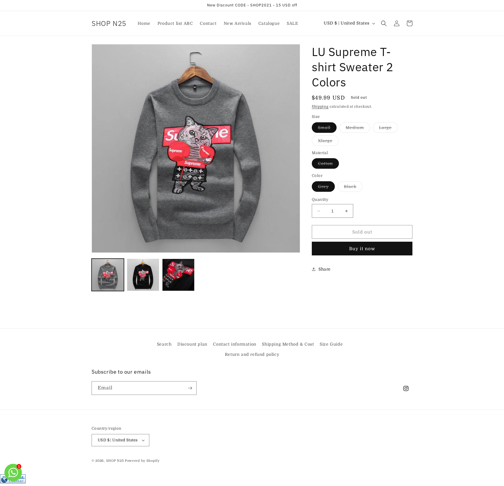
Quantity (320, 199)
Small (327, 129)
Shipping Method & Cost (288, 344)
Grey (326, 188)
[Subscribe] (189, 388)
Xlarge (328, 142)
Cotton (328, 165)
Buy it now (362, 248)
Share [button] (324, 269)
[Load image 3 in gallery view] (178, 275)
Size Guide (331, 344)
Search (164, 344)
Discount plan (192, 344)
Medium (358, 129)
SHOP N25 (115, 461)
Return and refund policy (252, 354)
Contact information (234, 344)
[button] (383, 23)
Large (388, 129)
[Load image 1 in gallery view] (108, 275)
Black (353, 188)
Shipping (320, 106)
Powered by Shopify (142, 461)
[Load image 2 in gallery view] (143, 275)
